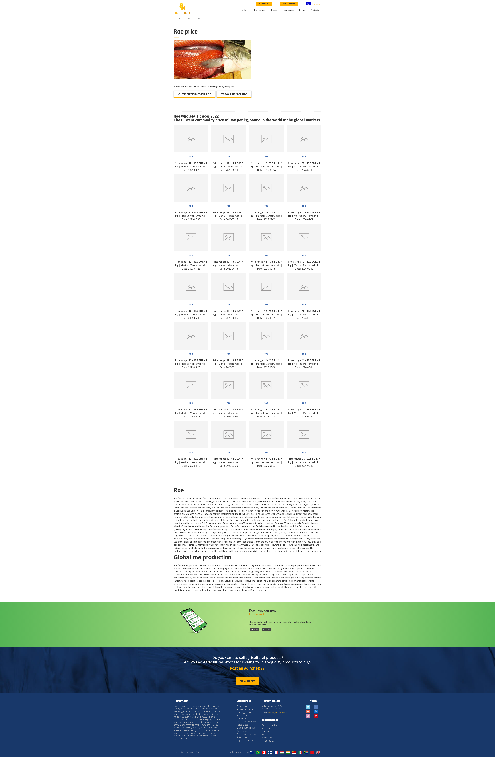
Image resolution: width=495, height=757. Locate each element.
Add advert (264, 4)
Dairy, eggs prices (245, 712)
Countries (316, 4)
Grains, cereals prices (246, 721)
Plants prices (242, 731)
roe (191, 156)
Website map (268, 737)
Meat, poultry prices (246, 727)
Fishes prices (243, 706)
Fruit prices (242, 718)
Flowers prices (243, 715)
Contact (265, 731)
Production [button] (259, 10)
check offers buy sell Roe (194, 94)
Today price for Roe (234, 94)
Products (315, 10)
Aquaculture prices (245, 709)
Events (302, 10)
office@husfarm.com (277, 712)
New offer (248, 681)
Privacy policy (268, 740)
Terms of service (269, 725)
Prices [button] (274, 10)
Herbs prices (242, 724)
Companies (289, 10)
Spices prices (243, 737)
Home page (178, 18)
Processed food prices (247, 734)
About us (266, 728)
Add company (289, 4)
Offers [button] (245, 10)
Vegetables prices (245, 740)
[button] (313, 3)
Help (264, 734)
